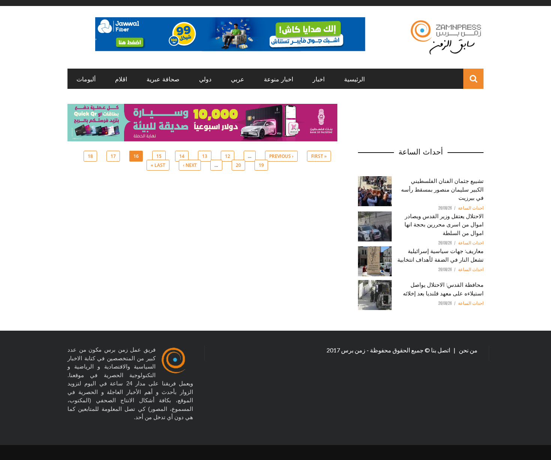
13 (204, 156)
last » (158, 165)
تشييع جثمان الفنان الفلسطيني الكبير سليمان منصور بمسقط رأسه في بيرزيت (442, 188)
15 (159, 156)
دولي (205, 78)
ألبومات (86, 78)
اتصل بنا (441, 350)
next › (190, 165)
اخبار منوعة (278, 78)
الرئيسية (354, 78)
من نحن (468, 350)
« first (319, 156)
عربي (237, 78)
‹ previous (281, 156)
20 (238, 165)
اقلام (121, 78)
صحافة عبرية (163, 78)
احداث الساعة (471, 208)
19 (261, 165)
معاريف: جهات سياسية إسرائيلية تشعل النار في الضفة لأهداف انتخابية (440, 254)
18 (90, 156)
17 (113, 156)
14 (181, 156)
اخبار (319, 78)
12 (227, 156)
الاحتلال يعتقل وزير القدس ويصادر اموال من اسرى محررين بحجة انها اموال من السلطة (444, 224)
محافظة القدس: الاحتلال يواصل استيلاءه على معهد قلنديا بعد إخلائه (443, 288)
